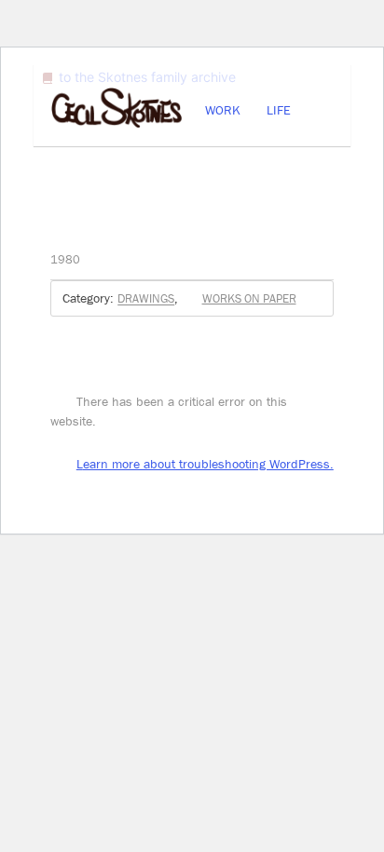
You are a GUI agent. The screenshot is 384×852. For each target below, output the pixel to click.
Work (222, 109)
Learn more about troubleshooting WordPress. (205, 463)
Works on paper (248, 298)
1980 (65, 259)
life (279, 109)
